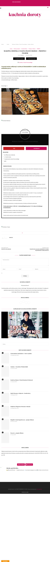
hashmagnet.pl (39, 489)
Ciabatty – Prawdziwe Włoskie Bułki (19, 367)
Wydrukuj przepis (32, 58)
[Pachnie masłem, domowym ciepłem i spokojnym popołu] (6, 480)
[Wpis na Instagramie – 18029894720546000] (31, 480)
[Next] (24, 2)
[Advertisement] (25, 33)
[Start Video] (25, 101)
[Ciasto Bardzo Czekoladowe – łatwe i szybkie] (5, 358)
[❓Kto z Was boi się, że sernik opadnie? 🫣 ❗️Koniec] (19, 480)
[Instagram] (23, 484)
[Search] (49, 8)
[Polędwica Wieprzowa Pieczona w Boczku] (5, 411)
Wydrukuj (37, 148)
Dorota (22, 55)
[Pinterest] (26, 4)
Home (2, 44)
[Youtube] (28, 4)
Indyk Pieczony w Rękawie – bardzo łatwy (20, 393)
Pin (14, 148)
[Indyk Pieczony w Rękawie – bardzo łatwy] (5, 398)
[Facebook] (23, 4)
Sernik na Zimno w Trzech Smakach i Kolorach (21, 380)
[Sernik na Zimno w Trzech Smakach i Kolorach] (5, 384)
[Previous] (23, 2)
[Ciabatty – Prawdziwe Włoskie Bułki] (5, 371)
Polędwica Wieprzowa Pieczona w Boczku (20, 406)
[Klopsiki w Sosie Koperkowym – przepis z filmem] (5, 424)
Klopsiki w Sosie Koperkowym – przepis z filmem (22, 420)
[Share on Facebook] (24, 232)
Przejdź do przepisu (19, 58)
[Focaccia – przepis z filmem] (5, 437)
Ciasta (8, 44)
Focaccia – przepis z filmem (16, 433)
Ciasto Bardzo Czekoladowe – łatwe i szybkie (21, 353)
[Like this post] (23, 232)
